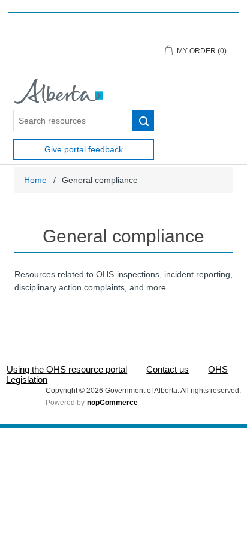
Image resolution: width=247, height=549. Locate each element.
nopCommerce (112, 402)
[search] (143, 120)
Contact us (167, 369)
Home (35, 180)
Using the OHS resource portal (67, 369)
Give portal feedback (83, 149)
